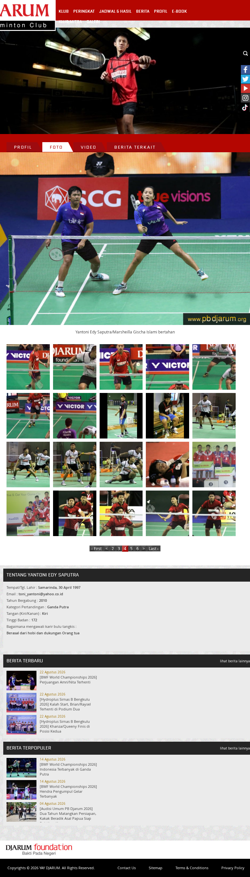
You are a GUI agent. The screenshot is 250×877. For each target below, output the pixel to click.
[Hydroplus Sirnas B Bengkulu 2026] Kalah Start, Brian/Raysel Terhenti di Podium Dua (65, 704)
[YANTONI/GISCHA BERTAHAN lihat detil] (215, 367)
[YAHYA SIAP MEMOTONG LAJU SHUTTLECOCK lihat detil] (29, 415)
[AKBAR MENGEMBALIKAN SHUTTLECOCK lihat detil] (168, 513)
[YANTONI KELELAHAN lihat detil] (168, 415)
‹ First (96, 548)
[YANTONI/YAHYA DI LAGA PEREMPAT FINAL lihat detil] (29, 367)
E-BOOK (179, 11)
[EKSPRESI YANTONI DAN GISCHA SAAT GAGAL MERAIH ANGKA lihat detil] (76, 415)
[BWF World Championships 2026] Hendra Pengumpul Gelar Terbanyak (68, 791)
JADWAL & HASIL (115, 11)
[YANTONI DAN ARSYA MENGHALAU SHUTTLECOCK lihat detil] (215, 415)
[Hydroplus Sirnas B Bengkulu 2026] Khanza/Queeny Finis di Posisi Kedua (65, 726)
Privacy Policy (232, 867)
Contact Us (127, 867)
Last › (154, 548)
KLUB (64, 11)
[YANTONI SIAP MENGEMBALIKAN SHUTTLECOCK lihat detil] (76, 367)
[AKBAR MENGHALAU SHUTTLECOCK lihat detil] (215, 513)
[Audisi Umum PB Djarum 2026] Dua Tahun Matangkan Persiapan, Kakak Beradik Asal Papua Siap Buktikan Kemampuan (68, 816)
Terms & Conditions (191, 867)
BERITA (142, 11)
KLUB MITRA (70, 22)
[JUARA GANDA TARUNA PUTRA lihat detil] (215, 464)
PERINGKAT (84, 11)
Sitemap (155, 867)
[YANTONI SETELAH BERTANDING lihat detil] (168, 464)
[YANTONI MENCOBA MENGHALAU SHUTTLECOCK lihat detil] (122, 513)
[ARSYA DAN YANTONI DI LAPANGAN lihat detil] (122, 464)
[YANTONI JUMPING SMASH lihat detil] (168, 367)
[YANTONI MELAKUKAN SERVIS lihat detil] (76, 513)
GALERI (93, 22)
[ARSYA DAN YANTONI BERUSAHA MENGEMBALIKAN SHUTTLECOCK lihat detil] (76, 464)
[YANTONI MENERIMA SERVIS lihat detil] (122, 367)
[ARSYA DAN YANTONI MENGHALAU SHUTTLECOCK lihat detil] (29, 464)
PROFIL (160, 11)
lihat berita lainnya (235, 661)
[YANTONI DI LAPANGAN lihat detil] (122, 415)
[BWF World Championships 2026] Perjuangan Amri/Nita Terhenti (68, 679)
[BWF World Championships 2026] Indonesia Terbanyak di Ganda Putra (68, 769)
